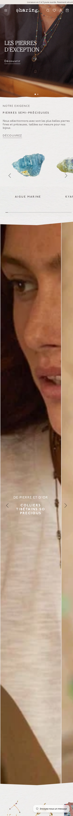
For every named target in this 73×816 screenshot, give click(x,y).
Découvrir (12, 61)
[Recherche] (48, 10)
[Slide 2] (37, 94)
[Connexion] (61, 10)
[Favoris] (54, 10)
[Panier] (67, 10)
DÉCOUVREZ (12, 135)
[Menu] (6, 10)
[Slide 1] (35, 94)
